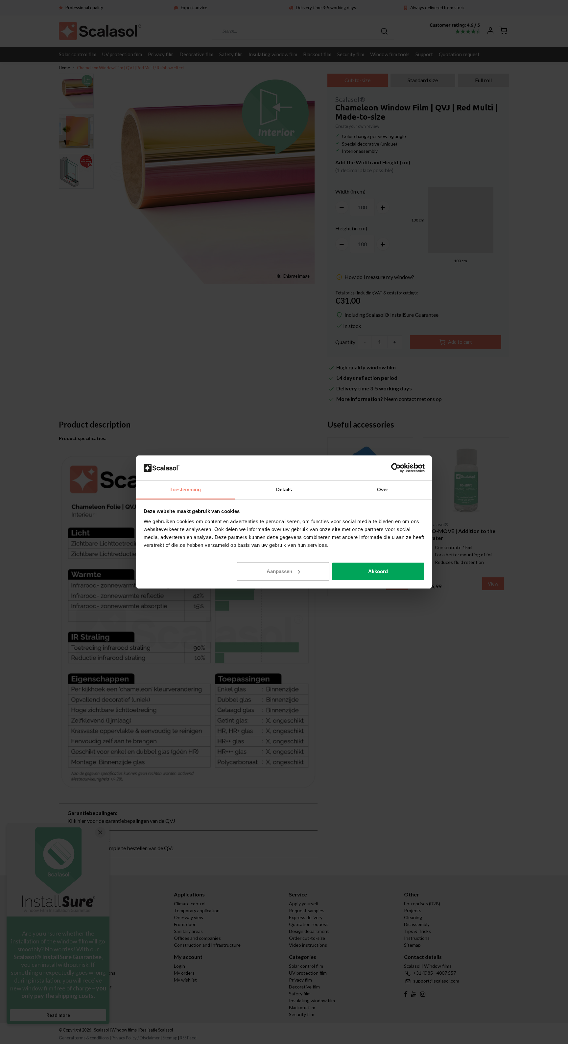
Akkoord (378, 571)
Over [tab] (382, 489)
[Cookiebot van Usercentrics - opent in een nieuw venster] (396, 468)
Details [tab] (284, 489)
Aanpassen (279, 571)
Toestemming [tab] (185, 489)
